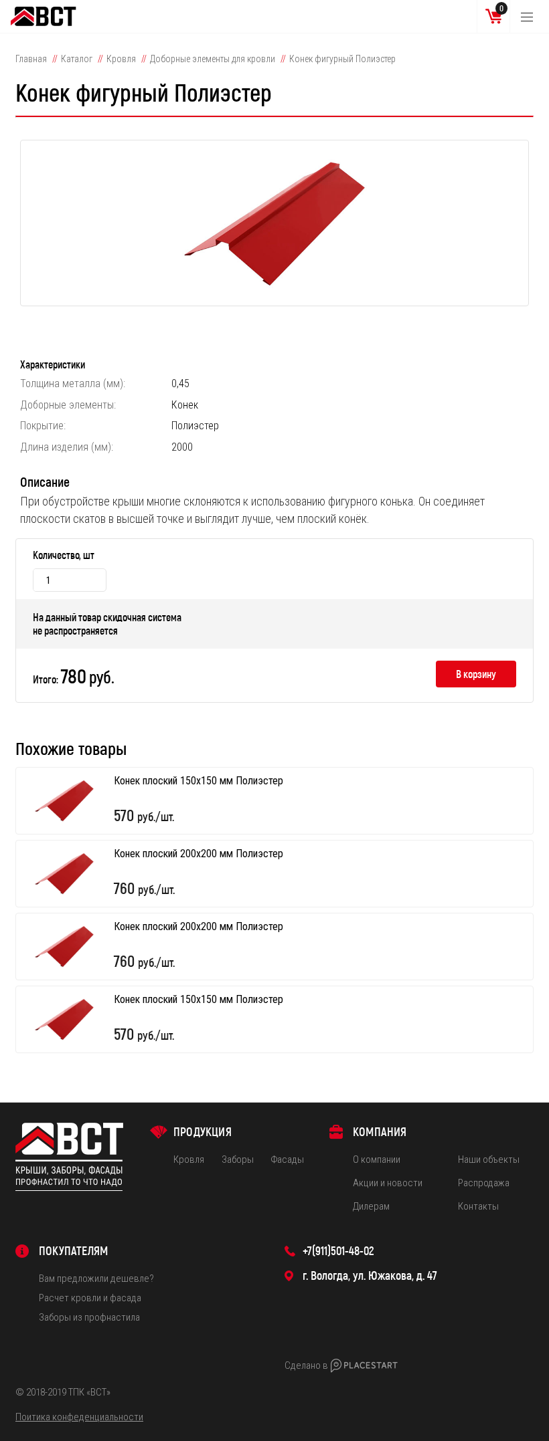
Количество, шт (63, 554)
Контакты (478, 1206)
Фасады (287, 1159)
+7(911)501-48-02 (338, 1250)
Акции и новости (387, 1183)
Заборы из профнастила (89, 1317)
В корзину (476, 673)
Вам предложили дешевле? (96, 1278)
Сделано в (306, 1365)
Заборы (238, 1159)
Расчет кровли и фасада (90, 1298)
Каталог (76, 58)
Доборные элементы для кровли (212, 58)
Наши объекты (489, 1159)
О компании (376, 1159)
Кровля (121, 58)
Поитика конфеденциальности (79, 1417)
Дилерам (371, 1206)
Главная (31, 58)
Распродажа (483, 1183)
